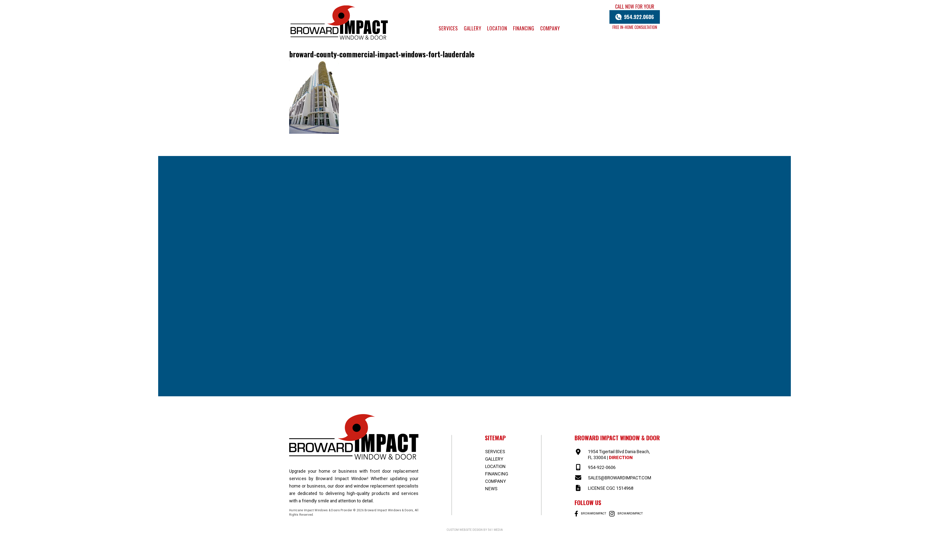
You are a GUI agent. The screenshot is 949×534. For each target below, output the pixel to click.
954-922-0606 (602, 467)
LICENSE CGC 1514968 (610, 488)
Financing (523, 28)
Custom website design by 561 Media (475, 530)
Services (448, 28)
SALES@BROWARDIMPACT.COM (619, 477)
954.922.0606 (639, 17)
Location (497, 28)
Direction (621, 457)
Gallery (472, 28)
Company (550, 28)
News (491, 488)
